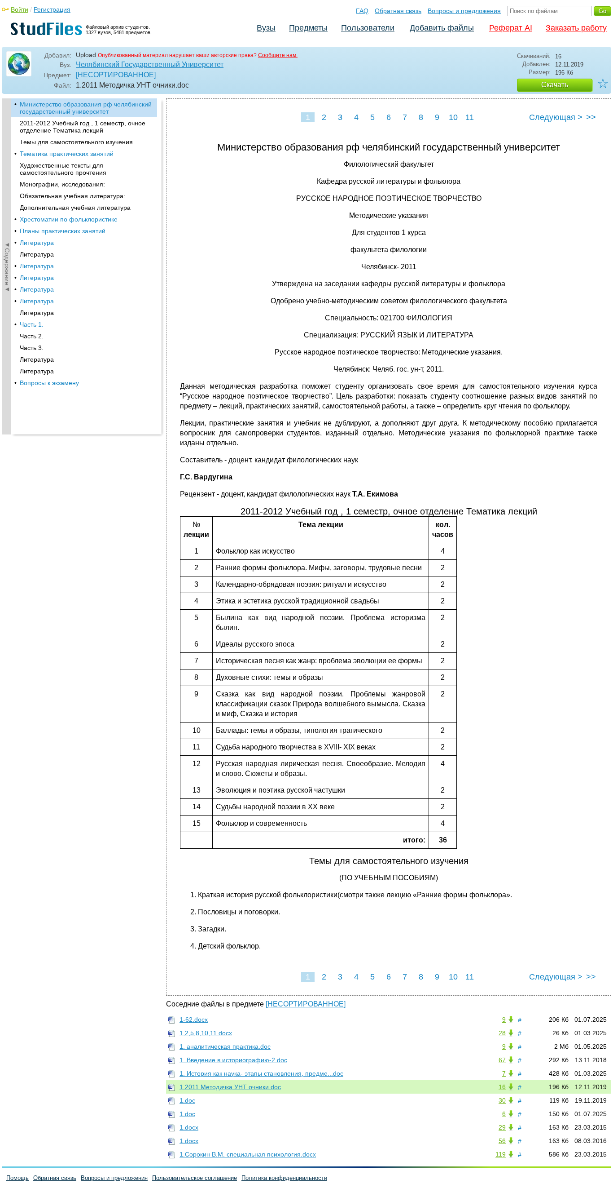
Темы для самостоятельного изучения (76, 142)
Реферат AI (510, 27)
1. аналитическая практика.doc (225, 1046)
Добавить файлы (442, 27)
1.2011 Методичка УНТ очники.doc (230, 1086)
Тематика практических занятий (67, 153)
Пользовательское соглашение (194, 1178)
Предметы (308, 27)
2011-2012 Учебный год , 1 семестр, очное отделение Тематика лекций (82, 127)
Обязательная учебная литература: (72, 195)
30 (502, 1100)
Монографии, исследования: (62, 184)
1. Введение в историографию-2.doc (233, 1060)
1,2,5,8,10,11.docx (206, 1033)
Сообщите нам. (278, 55)
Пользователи (367, 27)
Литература (37, 242)
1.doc (187, 1100)
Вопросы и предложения (464, 10)
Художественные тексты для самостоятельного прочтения (63, 169)
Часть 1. (32, 324)
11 (469, 117)
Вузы (266, 27)
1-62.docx (194, 1019)
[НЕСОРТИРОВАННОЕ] (116, 75)
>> (591, 117)
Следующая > (555, 117)
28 (502, 1033)
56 (502, 1140)
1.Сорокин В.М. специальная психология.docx (248, 1154)
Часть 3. (32, 347)
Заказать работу (576, 27)
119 (500, 1154)
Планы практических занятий (62, 231)
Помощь (17, 1178)
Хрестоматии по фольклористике (69, 219)
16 (502, 1086)
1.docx (189, 1127)
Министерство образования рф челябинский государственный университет (86, 108)
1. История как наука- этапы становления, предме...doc (261, 1073)
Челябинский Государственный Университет (149, 64)
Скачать (554, 85)
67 (502, 1060)
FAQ (362, 10)
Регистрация (52, 9)
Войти (19, 9)
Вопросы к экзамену (49, 382)
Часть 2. (32, 336)
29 (502, 1127)
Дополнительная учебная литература (75, 207)
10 (453, 117)
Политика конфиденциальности (284, 1178)
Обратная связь (398, 10)
